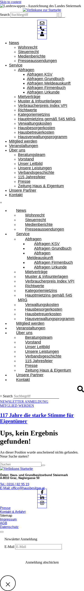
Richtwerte (27, 110)
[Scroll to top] (2, 532)
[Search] (60, 14)
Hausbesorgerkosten (36, 128)
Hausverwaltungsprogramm (42, 137)
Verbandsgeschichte (36, 172)
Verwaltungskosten (35, 123)
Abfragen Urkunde (43, 92)
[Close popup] (8, 583)
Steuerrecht (28, 52)
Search (5, 15)
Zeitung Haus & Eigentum (41, 186)
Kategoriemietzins (34, 114)
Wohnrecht (27, 47)
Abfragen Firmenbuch (46, 87)
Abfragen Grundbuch (45, 79)
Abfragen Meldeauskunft (49, 83)
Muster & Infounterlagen (39, 101)
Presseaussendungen (37, 60)
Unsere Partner (22, 190)
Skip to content (10, 2)
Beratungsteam (31, 154)
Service (15, 65)
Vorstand (26, 159)
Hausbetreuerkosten (36, 132)
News (14, 43)
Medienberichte (31, 56)
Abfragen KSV (39, 74)
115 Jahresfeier (31, 177)
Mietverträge (29, 96)
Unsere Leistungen (35, 168)
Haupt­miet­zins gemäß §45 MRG (46, 119)
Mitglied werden (23, 141)
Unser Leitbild (30, 163)
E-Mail (9, 547)
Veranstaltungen (23, 146)
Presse (24, 181)
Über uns (17, 150)
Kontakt (16, 195)
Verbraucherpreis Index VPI (42, 105)
